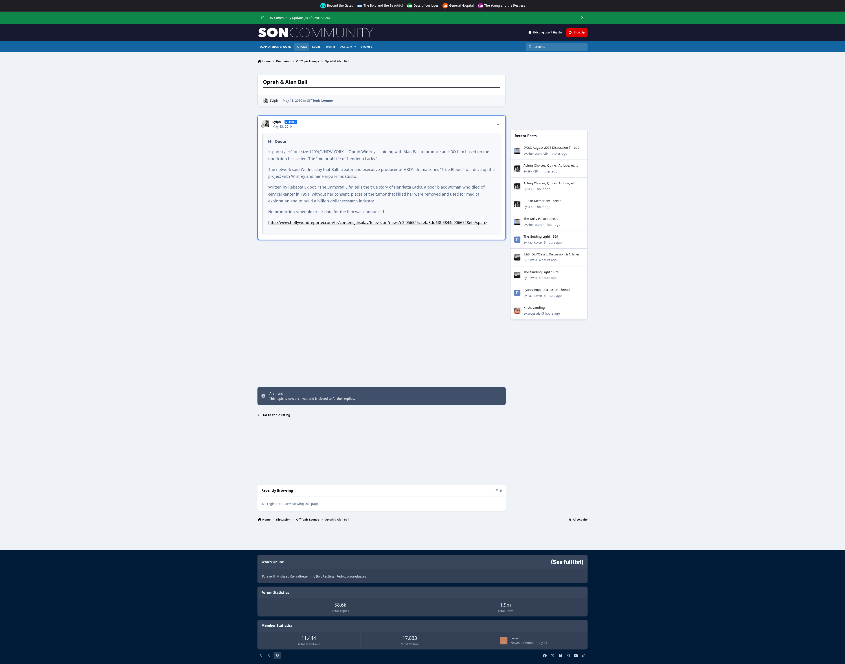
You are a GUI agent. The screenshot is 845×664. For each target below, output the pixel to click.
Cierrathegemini (302, 576)
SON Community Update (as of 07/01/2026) (298, 18)
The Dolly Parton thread (541, 218)
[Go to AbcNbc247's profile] (517, 151)
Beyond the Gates (339, 5)
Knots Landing (534, 307)
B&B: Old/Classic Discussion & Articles (552, 254)
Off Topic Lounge (320, 100)
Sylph (274, 100)
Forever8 (268, 576)
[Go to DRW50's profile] (517, 257)
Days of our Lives (426, 5)
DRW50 (532, 260)
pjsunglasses (356, 576)
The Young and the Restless (504, 5)
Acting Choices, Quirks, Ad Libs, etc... (551, 165)
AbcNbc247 (534, 154)
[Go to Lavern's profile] (503, 640)
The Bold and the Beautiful (383, 5)
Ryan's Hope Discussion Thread (547, 290)
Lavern (515, 638)
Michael (282, 576)
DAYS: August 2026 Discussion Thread (551, 147)
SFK (529, 171)
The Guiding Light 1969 (541, 236)
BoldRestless (325, 576)
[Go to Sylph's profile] (265, 100)
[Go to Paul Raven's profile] (517, 240)
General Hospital (461, 5)
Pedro (340, 576)
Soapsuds (533, 313)
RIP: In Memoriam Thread (543, 201)
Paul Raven (534, 242)
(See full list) (567, 562)
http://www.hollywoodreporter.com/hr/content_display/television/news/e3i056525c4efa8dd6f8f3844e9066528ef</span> (377, 222)
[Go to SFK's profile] (517, 168)
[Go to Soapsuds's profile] (517, 311)
